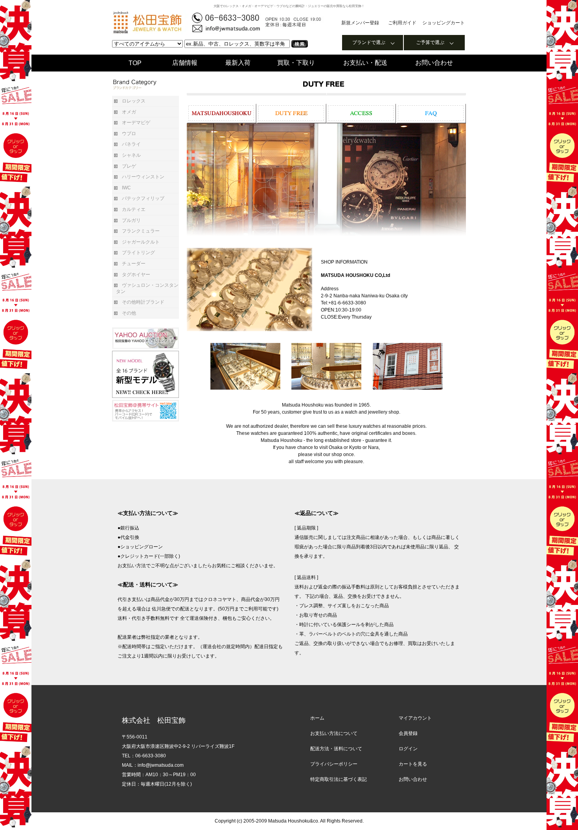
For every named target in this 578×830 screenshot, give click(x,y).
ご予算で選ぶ (430, 42)
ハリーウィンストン (143, 177)
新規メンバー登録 (360, 23)
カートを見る (413, 764)
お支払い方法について (333, 733)
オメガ (129, 112)
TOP (135, 63)
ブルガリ (131, 220)
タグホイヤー (136, 274)
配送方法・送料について (336, 748)
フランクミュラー (141, 231)
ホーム (317, 718)
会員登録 (408, 733)
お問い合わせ (434, 62)
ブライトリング (138, 252)
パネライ (131, 144)
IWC (126, 188)
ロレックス (133, 101)
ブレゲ (129, 166)
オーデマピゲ (136, 122)
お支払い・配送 (365, 62)
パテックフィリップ (143, 198)
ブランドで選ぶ (368, 42)
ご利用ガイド (402, 23)
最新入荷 (237, 62)
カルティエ (133, 209)
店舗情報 (184, 62)
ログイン (408, 748)
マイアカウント (415, 718)
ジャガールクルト (141, 242)
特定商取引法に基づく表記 (338, 779)
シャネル (131, 155)
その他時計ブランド (143, 302)
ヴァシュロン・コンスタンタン (147, 288)
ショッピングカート (443, 23)
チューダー (133, 263)
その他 (129, 313)
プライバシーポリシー (333, 764)
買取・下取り (296, 62)
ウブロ (129, 133)
